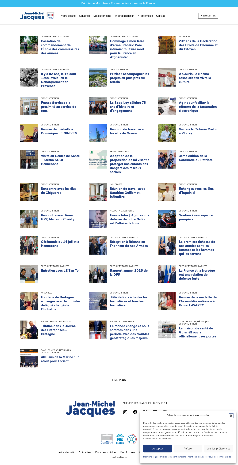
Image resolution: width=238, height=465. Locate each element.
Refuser (188, 448)
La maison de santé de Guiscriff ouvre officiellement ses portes (197, 332)
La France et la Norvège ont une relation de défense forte (197, 275)
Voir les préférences (218, 448)
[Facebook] (135, 412)
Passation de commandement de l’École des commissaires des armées (60, 47)
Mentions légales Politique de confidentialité (164, 457)
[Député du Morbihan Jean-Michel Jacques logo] (38, 16)
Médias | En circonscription (56, 321)
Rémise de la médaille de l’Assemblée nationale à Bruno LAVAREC (198, 301)
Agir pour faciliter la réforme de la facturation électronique (198, 107)
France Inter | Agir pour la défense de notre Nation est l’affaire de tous (129, 219)
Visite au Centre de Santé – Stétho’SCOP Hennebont (60, 160)
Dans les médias (187, 321)
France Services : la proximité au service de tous (58, 107)
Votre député (66, 452)
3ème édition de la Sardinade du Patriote (196, 158)
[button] (231, 415)
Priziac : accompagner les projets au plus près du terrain (129, 78)
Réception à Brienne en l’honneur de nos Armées (129, 244)
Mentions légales (119, 457)
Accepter (157, 448)
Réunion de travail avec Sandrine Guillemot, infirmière (127, 193)
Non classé (116, 184)
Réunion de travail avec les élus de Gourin (127, 131)
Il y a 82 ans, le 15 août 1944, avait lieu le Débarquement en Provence (58, 80)
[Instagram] (125, 412)
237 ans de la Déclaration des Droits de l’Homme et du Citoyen (198, 45)
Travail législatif (119, 151)
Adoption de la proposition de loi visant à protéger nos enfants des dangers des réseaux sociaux (129, 164)
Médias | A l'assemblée (122, 211)
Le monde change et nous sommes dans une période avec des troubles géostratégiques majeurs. (129, 332)
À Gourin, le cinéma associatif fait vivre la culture (195, 78)
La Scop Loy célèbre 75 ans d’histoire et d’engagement (128, 107)
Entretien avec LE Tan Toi (60, 271)
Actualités (85, 452)
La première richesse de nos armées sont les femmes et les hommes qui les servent (197, 248)
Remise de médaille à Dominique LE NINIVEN (59, 131)
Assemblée (184, 36)
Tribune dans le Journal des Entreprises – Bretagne (58, 330)
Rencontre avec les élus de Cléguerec (58, 191)
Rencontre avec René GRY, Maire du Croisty (57, 217)
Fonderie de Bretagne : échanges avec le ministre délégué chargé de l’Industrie (60, 303)
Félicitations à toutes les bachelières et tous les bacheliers (128, 301)
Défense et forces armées (55, 36)
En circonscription (132, 452)
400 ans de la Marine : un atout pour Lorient (60, 359)
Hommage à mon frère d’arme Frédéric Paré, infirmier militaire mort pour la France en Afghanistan (127, 49)
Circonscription (119, 69)
